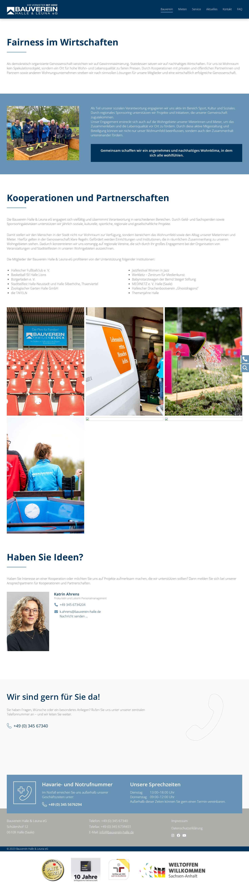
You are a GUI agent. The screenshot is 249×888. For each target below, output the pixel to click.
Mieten (182, 9)
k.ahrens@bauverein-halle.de (80, 611)
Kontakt (227, 9)
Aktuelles (211, 9)
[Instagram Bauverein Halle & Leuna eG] (172, 835)
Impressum (179, 821)
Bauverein (167, 9)
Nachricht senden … (74, 616)
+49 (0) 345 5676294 (65, 804)
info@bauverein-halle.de (116, 832)
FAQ (239, 9)
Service (196, 9)
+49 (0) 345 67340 (31, 726)
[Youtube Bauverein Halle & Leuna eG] (184, 835)
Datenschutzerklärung (187, 828)
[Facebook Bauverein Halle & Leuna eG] (178, 835)
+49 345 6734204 (73, 604)
